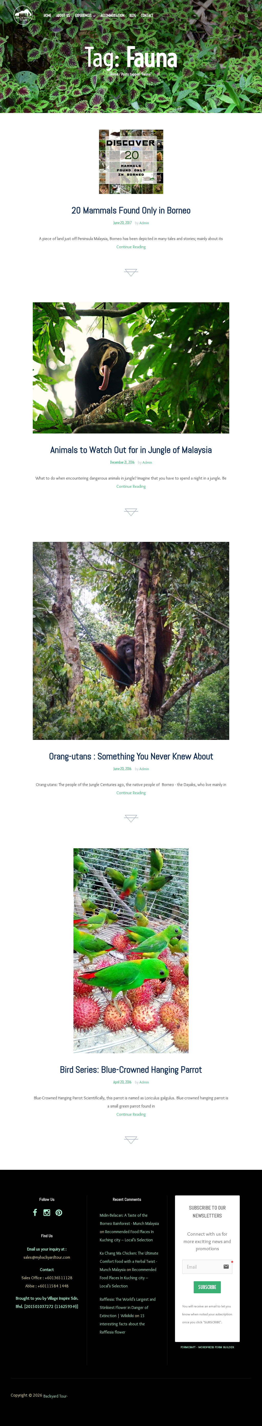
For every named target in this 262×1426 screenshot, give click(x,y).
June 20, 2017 (122, 223)
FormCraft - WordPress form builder (207, 1347)
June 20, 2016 (122, 769)
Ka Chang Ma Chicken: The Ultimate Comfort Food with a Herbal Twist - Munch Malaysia (129, 1261)
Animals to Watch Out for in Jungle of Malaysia (131, 450)
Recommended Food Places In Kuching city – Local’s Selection (128, 1277)
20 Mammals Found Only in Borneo (131, 210)
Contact (147, 15)
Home (47, 15)
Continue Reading (131, 246)
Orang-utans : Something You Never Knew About (131, 756)
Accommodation (112, 15)
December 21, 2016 (122, 462)
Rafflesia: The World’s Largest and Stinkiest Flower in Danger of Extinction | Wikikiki (128, 1307)
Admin (144, 223)
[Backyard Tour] (23, 16)
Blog (132, 15)
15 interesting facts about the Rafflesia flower (122, 1324)
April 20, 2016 (122, 1082)
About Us (63, 15)
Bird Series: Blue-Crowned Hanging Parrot (131, 1070)
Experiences (83, 15)
